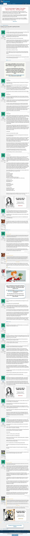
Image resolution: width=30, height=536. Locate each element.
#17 (28, 418)
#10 (28, 269)
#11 (28, 299)
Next (4, 29)
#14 (28, 344)
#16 (28, 399)
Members (13, 3)
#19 (28, 460)
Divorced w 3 (3, 501)
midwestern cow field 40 (3, 230)
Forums (5, 3)
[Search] (29, 3)
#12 (28, 323)
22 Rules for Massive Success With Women (15, 526)
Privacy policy (23, 530)
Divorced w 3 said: (9, 462)
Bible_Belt (3, 257)
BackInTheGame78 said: (9, 255)
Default (2, 530)
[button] (11, 3)
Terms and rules (19, 530)
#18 (28, 450)
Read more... (15, 21)
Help (25, 530)
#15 (28, 376)
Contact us (15, 530)
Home (2, 3)
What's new (9, 3)
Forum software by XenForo (15, 532)
